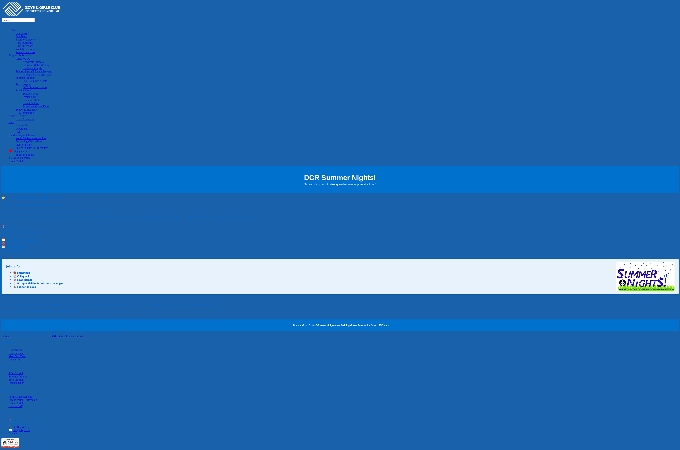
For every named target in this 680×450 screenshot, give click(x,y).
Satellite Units (16, 382)
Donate (12, 433)
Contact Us (14, 359)
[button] (11, 29)
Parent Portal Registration (22, 399)
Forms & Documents (20, 396)
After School (15, 373)
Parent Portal (15, 403)
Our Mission (15, 349)
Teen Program (16, 379)
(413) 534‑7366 (21, 426)
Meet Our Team (17, 356)
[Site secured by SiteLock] (10, 446)
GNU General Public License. (68, 336)
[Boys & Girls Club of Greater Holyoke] (32, 16)
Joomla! (5, 336)
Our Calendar (16, 353)
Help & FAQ (15, 406)
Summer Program (18, 376)
